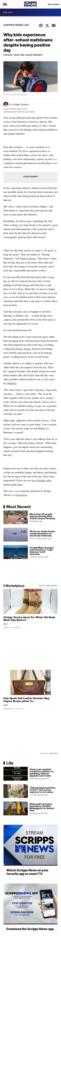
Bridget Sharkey (21, 104)
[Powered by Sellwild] (53, 753)
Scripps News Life (16, 25)
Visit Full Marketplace (48, 586)
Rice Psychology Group (18, 348)
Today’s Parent (27, 258)
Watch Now (53, 4)
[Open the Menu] (4, 4)
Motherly (11, 383)
